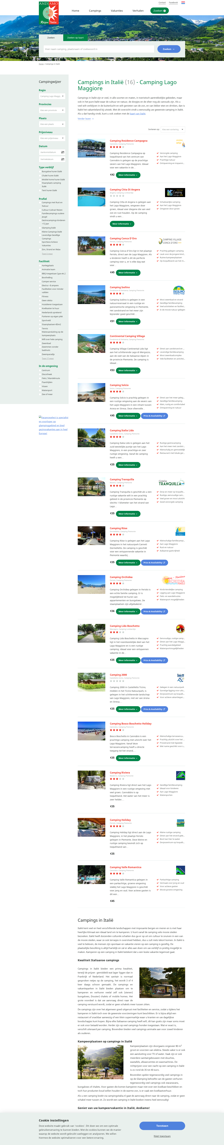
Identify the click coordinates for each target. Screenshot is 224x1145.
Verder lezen (84, 118)
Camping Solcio (119, 385)
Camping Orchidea (121, 577)
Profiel (43, 199)
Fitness (45, 296)
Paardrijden (47, 382)
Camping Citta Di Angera (125, 189)
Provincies (45, 104)
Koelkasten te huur (50, 308)
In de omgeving (48, 366)
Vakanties (117, 10)
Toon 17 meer (48, 358)
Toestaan (162, 1125)
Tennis (45, 328)
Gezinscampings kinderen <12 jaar (53, 222)
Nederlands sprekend (51, 312)
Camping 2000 (118, 674)
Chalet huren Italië (50, 175)
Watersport (47, 390)
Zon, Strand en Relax (51, 249)
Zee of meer (47, 394)
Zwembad (46, 343)
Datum (43, 146)
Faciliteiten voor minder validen (52, 291)
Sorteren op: (154, 129)
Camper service (49, 281)
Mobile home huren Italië (53, 179)
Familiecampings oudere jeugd (53, 215)
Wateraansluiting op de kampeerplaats (52, 333)
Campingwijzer (50, 81)
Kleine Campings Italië (52, 231)
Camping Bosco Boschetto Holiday (130, 723)
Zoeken (158, 10)
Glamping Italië (49, 227)
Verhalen (138, 10)
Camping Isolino (120, 287)
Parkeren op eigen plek (52, 316)
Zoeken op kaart (75, 37)
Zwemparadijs (48, 354)
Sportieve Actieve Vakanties (50, 244)
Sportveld (46, 320)
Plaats (42, 118)
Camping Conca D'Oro (123, 238)
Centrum (46, 370)
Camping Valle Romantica (125, 867)
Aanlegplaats (48, 265)
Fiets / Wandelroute (51, 378)
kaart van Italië (137, 113)
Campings (95, 10)
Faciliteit (44, 261)
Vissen (45, 386)
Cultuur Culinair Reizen (52, 209)
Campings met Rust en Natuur (52, 204)
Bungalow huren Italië (52, 171)
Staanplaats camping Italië (51, 184)
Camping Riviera (120, 772)
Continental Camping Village (127, 336)
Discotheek (47, 374)
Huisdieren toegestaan (52, 304)
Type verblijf (46, 167)
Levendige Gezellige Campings (51, 237)
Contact (162, 2)
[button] (52, 96)
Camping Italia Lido (122, 430)
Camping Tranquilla (122, 479)
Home (75, 10)
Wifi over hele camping (52, 339)
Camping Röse (118, 528)
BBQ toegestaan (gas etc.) (54, 273)
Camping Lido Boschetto (125, 626)
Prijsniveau (46, 132)
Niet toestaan (162, 1136)
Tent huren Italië (49, 190)
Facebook (173, 2)
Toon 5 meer (47, 253)
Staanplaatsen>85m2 (51, 324)
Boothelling (47, 277)
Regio (42, 90)
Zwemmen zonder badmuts (50, 348)
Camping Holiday (120, 820)
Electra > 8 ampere (50, 285)
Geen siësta (47, 300)
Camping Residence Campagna (129, 140)
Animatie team (48, 269)
